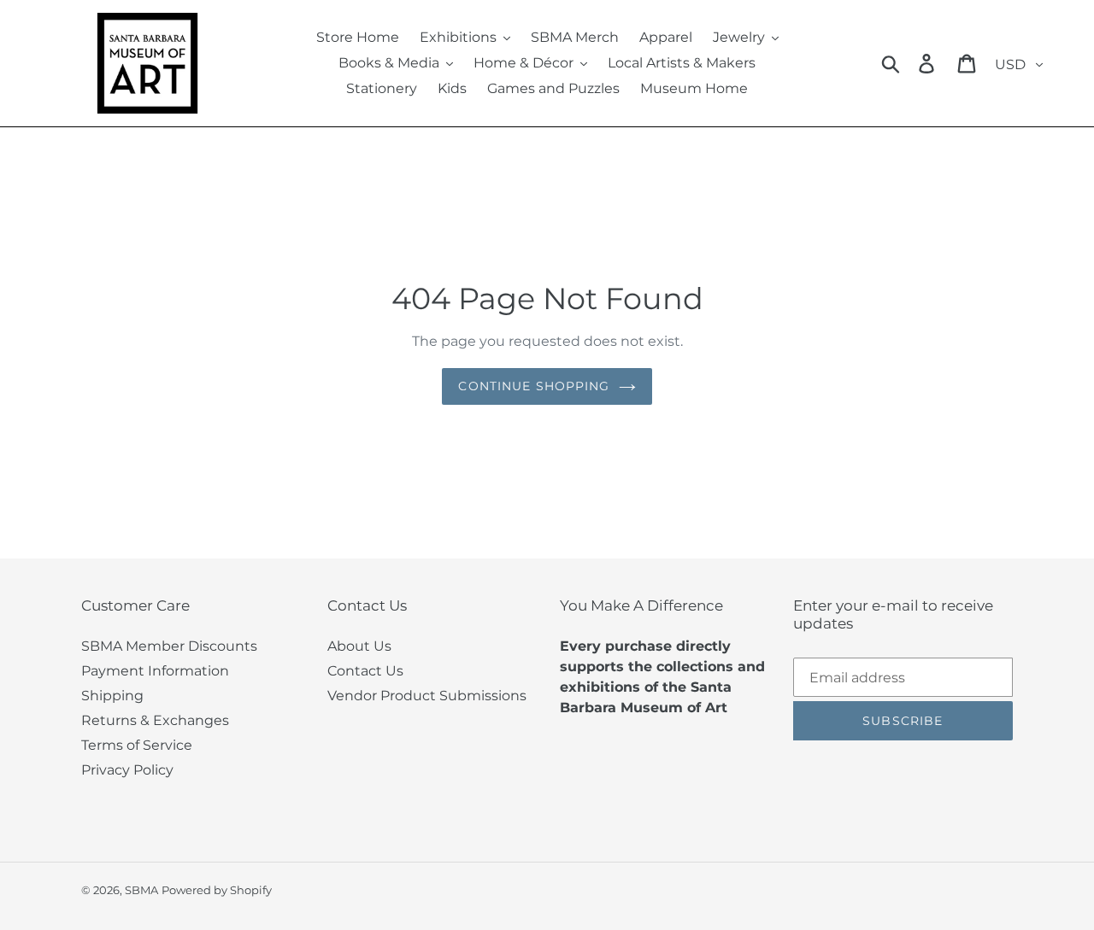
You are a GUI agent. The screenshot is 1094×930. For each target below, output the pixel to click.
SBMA (141, 890)
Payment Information (155, 671)
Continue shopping (533, 386)
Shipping (112, 695)
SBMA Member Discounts (169, 646)
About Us (359, 646)
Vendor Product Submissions (426, 695)
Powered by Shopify (217, 890)
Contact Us (365, 671)
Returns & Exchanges (155, 720)
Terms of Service (136, 745)
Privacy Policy (127, 770)
